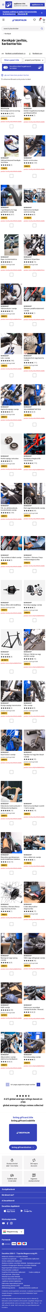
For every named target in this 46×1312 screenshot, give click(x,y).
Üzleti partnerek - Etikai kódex (10, 1274)
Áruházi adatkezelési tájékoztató (12, 1261)
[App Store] (11, 1211)
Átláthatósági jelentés (8, 1288)
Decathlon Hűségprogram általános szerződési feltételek (19, 1265)
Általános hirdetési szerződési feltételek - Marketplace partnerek (21, 1263)
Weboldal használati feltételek (11, 1276)
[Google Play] (28, 1211)
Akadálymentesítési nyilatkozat (28, 1288)
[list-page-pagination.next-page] (38, 1084)
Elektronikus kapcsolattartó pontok (12, 1283)
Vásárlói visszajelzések (9, 1259)
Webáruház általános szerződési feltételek (15, 1256)
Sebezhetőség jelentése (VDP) (11, 1285)
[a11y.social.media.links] (3, 1223)
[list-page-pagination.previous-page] (7, 1084)
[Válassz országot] (13, 1231)
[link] (23, 1147)
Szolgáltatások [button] (8, 1189)
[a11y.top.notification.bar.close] (42, 13)
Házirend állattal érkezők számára (12, 1279)
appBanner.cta (37, 5)
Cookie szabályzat (34, 1272)
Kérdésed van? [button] (8, 1195)
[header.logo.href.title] (19, 20)
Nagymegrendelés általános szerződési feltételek (17, 1268)
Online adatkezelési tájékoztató (29, 1259)
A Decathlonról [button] (8, 1201)
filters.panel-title (11, 60)
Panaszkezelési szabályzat (10, 1270)
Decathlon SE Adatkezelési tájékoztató (13, 1272)
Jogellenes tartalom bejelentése (11, 1281)
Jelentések (26, 1285)
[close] (3, 4)
